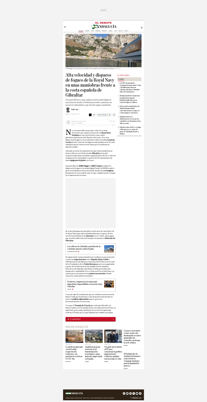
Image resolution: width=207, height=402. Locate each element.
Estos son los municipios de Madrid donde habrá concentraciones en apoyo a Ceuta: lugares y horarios (130, 109)
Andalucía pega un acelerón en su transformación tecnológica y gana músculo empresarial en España (93, 353)
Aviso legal (86, 398)
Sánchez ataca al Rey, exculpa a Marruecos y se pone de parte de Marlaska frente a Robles (130, 130)
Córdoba (97, 30)
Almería (87, 30)
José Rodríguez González (72, 251)
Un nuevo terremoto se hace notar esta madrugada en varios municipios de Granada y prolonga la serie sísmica (132, 337)
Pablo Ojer (75, 109)
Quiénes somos (69, 398)
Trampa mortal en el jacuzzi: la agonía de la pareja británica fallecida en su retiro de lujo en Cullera (130, 99)
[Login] (142, 28)
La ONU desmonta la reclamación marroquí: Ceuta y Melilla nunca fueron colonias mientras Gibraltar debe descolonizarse (130, 87)
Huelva (110, 30)
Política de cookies (108, 398)
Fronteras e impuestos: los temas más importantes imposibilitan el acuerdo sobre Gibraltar (84, 284)
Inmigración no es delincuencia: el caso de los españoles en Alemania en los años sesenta (130, 120)
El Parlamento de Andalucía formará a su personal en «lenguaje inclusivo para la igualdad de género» (132, 360)
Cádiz (92, 30)
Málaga (120, 30)
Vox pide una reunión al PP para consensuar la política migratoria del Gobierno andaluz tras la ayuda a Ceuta (113, 353)
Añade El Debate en (103, 115)
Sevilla (126, 30)
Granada (104, 30)
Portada (81, 30)
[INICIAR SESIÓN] (142, 28)
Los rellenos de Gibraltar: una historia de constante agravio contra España (84, 247)
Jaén (115, 30)
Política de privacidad (96, 398)
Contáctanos (78, 398)
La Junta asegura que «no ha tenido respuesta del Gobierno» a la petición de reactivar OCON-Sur (74, 353)
